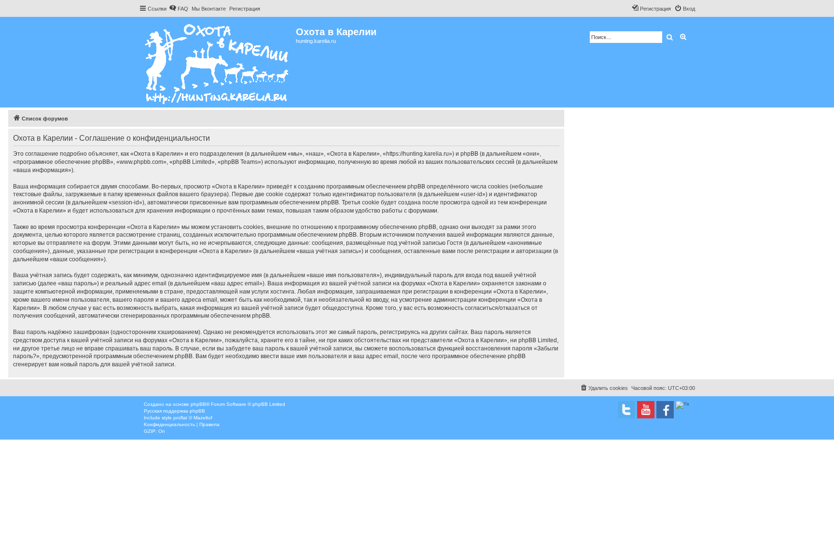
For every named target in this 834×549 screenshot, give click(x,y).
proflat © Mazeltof (192, 417)
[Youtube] (645, 409)
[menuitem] (178, 8)
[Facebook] (665, 409)
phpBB (198, 404)
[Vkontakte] (626, 409)
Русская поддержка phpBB (174, 411)
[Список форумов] (217, 62)
